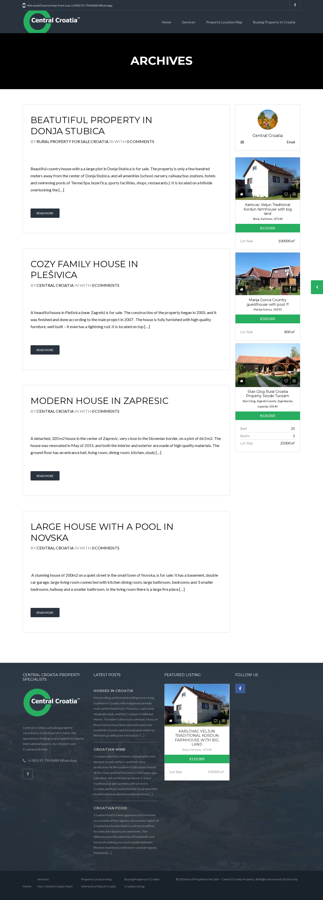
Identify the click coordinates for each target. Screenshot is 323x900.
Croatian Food (110, 808)
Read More (45, 213)
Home (166, 22)
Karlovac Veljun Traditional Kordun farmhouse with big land (268, 209)
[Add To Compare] (294, 194)
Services (188, 22)
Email (291, 142)
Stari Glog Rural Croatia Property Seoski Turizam (267, 393)
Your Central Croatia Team (55, 886)
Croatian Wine (109, 749)
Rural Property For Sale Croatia (73, 141)
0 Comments (140, 141)
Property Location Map (224, 22)
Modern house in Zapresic (100, 400)
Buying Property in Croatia (274, 22)
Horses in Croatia (113, 690)
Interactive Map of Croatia (98, 886)
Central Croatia (55, 285)
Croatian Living (134, 886)
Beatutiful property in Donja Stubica (91, 125)
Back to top (290, 879)
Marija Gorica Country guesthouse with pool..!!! (268, 302)
